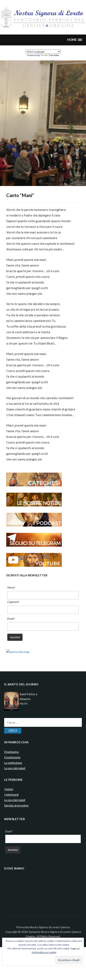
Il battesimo (11, 752)
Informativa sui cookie (44, 952)
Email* (11, 618)
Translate (53, 55)
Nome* (11, 587)
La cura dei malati (14, 768)
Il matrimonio (12, 757)
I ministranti (11, 794)
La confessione (13, 762)
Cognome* (13, 602)
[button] (74, 40)
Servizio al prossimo (16, 805)
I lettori (8, 789)
